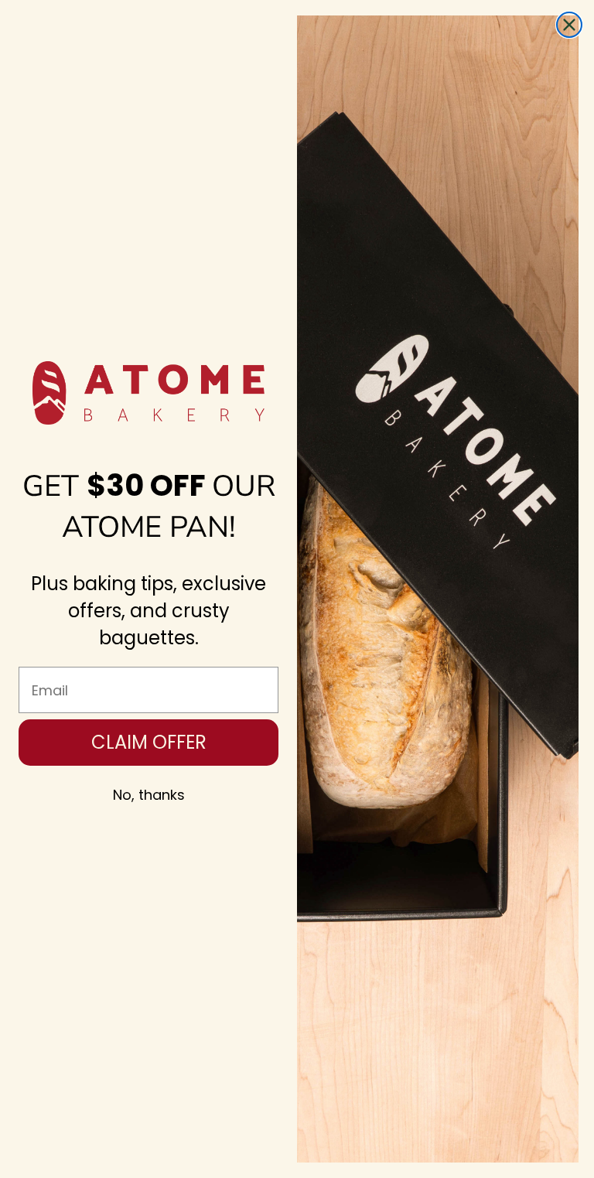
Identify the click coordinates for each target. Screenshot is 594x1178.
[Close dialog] (569, 24)
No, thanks (149, 794)
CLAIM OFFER (149, 742)
